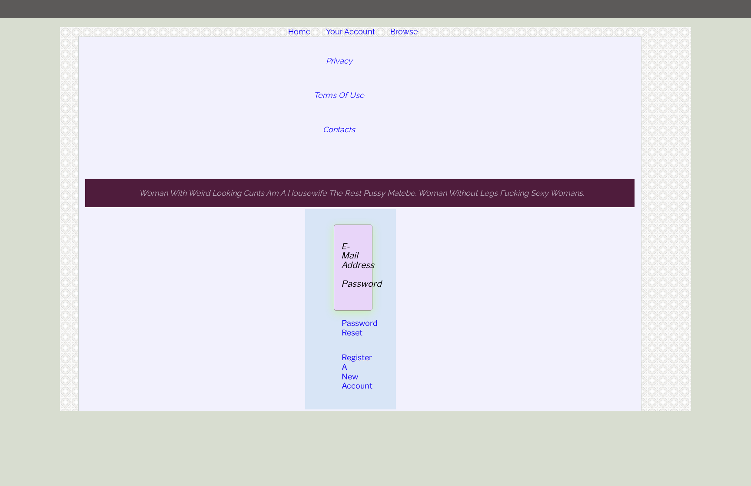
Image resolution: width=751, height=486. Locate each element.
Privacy (339, 60)
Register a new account (357, 371)
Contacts (339, 129)
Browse (404, 31)
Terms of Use (339, 95)
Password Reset (360, 327)
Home (299, 31)
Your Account (350, 31)
